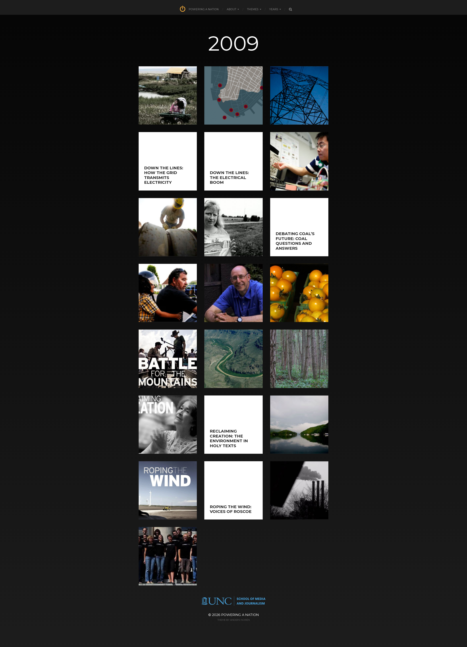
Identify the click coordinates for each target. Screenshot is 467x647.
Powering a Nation (204, 9)
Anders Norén (240, 619)
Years (273, 9)
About (231, 9)
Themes (252, 9)
